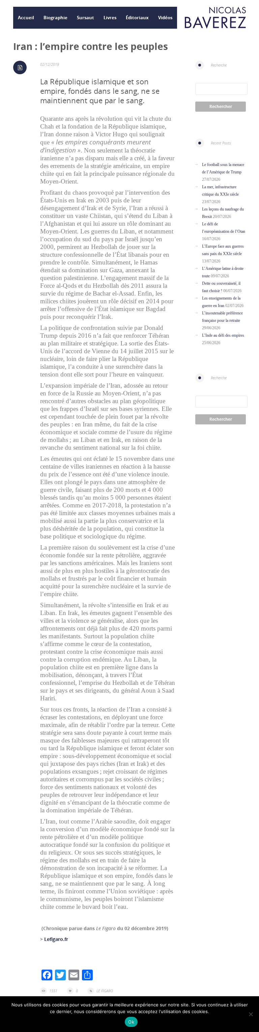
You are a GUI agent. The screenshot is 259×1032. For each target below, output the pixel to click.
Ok (131, 1022)
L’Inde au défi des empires (223, 335)
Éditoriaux (137, 18)
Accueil (26, 18)
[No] (250, 1014)
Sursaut (85, 18)
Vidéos (165, 18)
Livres (110, 18)
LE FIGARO (104, 990)
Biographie (55, 18)
